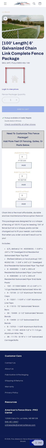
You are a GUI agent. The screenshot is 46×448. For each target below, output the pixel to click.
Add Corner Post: (22, 172)
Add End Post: (22, 192)
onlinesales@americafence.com (20, 425)
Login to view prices (10, 89)
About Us (9, 369)
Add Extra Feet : (22, 153)
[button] (5, 3)
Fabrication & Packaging (16, 375)
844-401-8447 (11, 422)
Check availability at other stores (20, 124)
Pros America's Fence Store (21, 439)
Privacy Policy (11, 393)
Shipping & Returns (14, 381)
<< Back (6, 12)
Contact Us (10, 363)
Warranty (9, 387)
